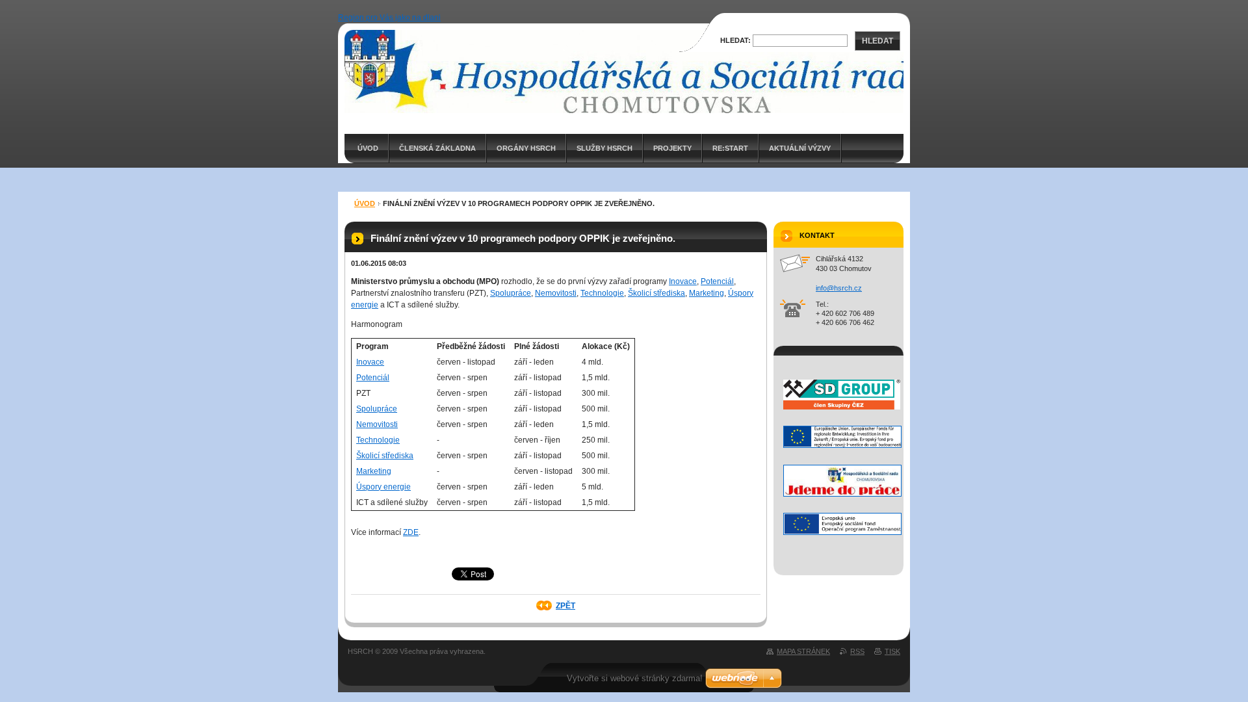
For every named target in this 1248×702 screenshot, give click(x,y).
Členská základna (437, 148)
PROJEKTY (672, 148)
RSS (857, 651)
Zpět (565, 605)
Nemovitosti (556, 293)
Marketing (706, 293)
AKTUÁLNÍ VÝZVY (800, 148)
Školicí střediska (656, 293)
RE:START (730, 148)
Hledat (877, 41)
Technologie (602, 293)
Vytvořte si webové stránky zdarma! (635, 678)
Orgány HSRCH (526, 148)
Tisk (892, 651)
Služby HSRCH (604, 148)
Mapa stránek (803, 651)
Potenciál (717, 281)
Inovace (683, 281)
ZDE (411, 532)
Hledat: (735, 40)
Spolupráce (510, 293)
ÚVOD (368, 148)
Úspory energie (383, 486)
